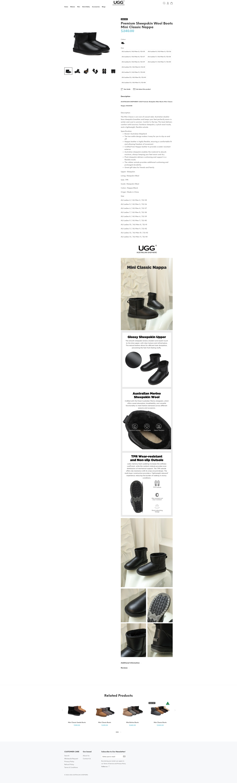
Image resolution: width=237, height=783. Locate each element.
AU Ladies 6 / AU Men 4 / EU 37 (133, 57)
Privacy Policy (69, 761)
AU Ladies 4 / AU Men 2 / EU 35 (133, 51)
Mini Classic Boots (104, 722)
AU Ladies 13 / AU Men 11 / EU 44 (134, 82)
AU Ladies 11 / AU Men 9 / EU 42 (133, 72)
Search (66, 756)
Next (174, 710)
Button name (169, 7)
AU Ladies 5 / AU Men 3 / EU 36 (159, 51)
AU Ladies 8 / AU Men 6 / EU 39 (133, 62)
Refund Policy (69, 764)
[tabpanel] (77, 712)
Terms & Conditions (71, 767)
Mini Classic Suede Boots (77, 722)
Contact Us (87, 759)
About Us (86, 756)
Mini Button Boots (132, 722)
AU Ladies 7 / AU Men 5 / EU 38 (159, 57)
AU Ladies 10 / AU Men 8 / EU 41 (133, 67)
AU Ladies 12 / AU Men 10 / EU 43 (134, 77)
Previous (62, 710)
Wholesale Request (71, 759)
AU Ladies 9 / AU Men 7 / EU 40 (159, 62)
